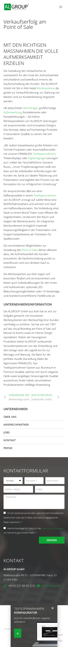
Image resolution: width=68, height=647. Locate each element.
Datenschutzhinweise (52, 528)
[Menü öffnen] (60, 7)
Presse (7, 448)
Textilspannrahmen (44, 153)
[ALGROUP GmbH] (16, 7)
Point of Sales (30, 250)
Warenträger (30, 108)
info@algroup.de (51, 585)
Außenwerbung (12, 112)
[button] (52, 608)
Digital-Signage (36, 158)
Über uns (9, 416)
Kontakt (9, 440)
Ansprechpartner (16, 424)
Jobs (6, 432)
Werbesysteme (45, 88)
